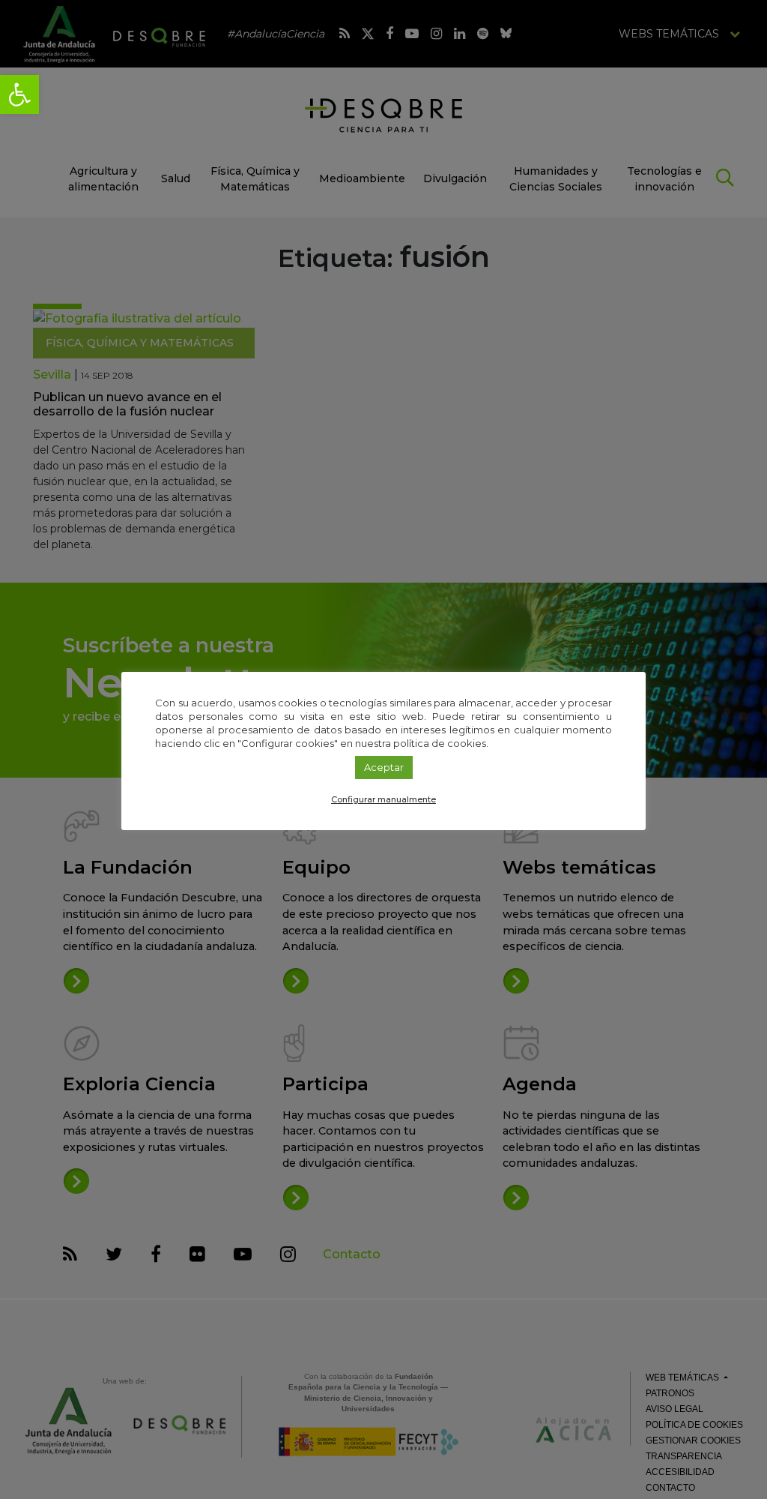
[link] (19, 94)
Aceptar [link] (384, 767)
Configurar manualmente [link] (383, 799)
